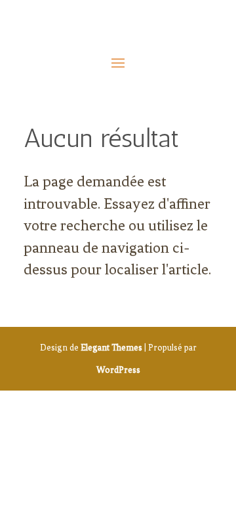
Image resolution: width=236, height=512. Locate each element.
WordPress (118, 370)
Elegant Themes (111, 347)
